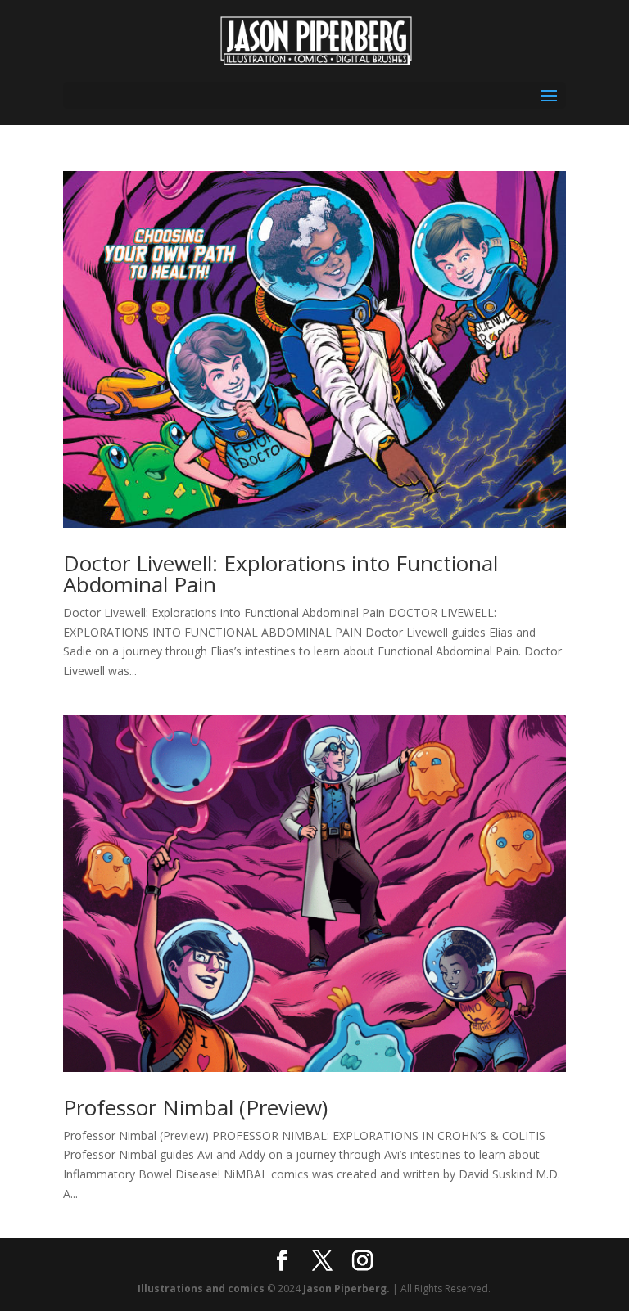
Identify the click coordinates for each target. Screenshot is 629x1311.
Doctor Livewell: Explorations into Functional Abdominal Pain (280, 573)
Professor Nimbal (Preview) (195, 1107)
